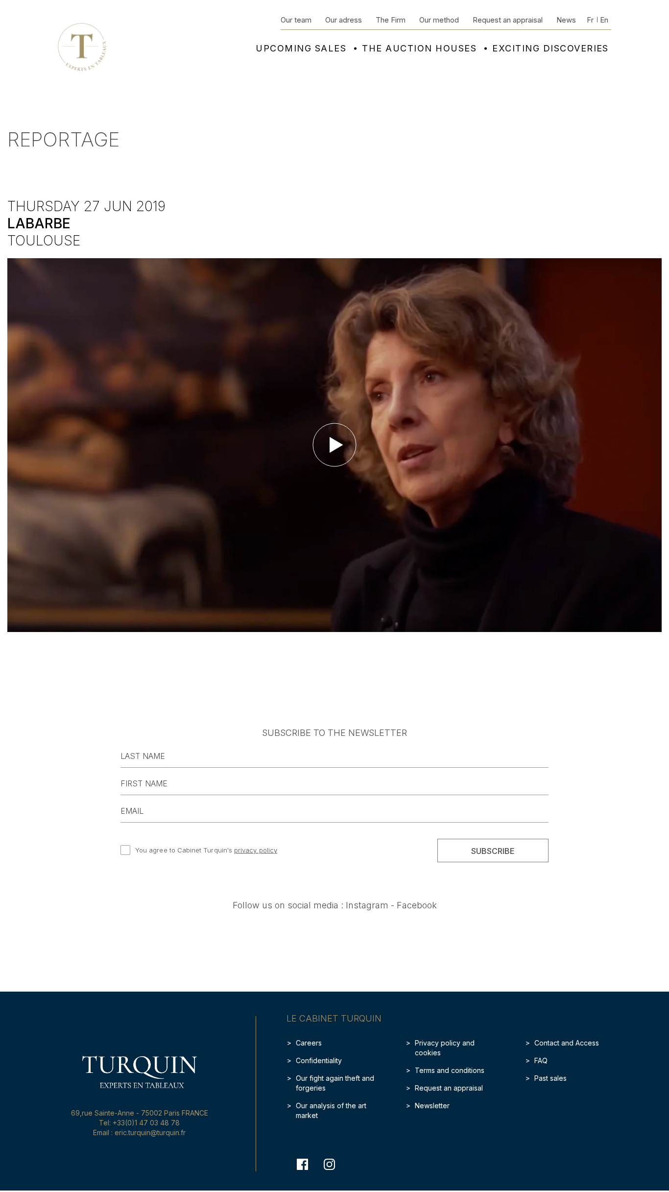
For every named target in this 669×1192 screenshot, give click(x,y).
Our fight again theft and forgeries (335, 1083)
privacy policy (255, 850)
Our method (439, 20)
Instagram (367, 905)
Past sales (550, 1078)
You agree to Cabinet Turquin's (206, 850)
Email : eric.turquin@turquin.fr (139, 1132)
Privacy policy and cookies (445, 1048)
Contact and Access (566, 1043)
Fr (590, 20)
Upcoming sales (301, 48)
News (566, 20)
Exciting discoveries (550, 48)
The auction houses (419, 48)
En (604, 20)
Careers (309, 1043)
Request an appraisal (508, 20)
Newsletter (432, 1105)
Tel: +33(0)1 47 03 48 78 (139, 1123)
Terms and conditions (449, 1070)
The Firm (391, 20)
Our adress (343, 20)
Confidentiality (319, 1060)
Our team (296, 20)
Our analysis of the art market (331, 1110)
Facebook (417, 905)
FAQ (541, 1060)
